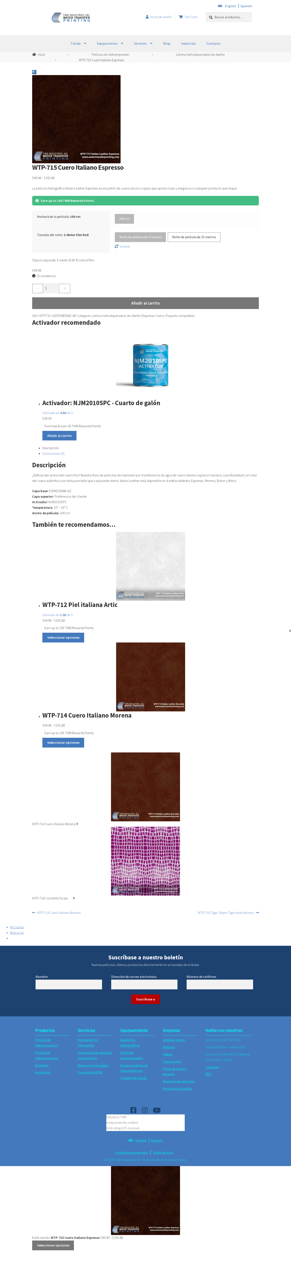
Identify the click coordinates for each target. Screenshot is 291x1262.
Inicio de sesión (161, 17)
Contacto (213, 43)
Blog (166, 43)
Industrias (188, 43)
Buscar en (17, 932)
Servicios (140, 43)
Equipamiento (107, 43)
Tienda (76, 43)
